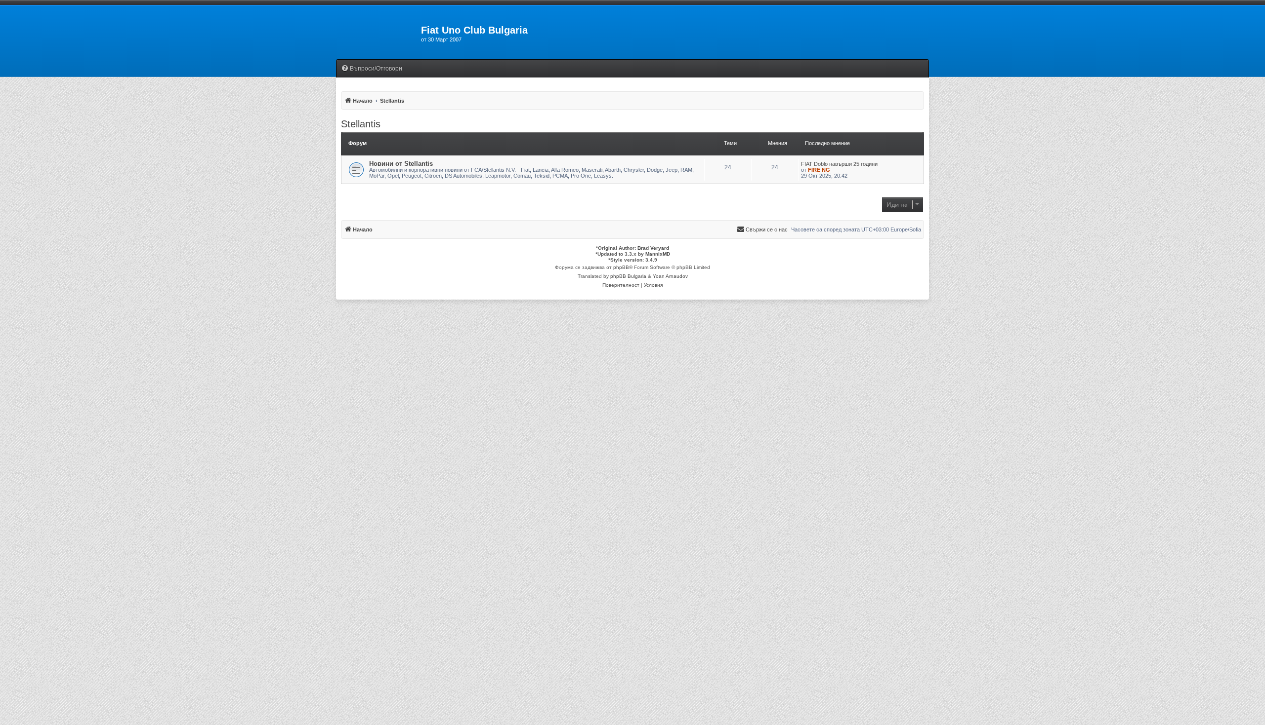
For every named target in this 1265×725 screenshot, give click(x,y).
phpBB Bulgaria (628, 276)
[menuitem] (371, 69)
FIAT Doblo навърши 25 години (839, 164)
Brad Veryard (653, 248)
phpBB (621, 267)
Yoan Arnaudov (670, 276)
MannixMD (657, 254)
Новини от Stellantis (401, 163)
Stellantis (360, 124)
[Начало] (378, 33)
